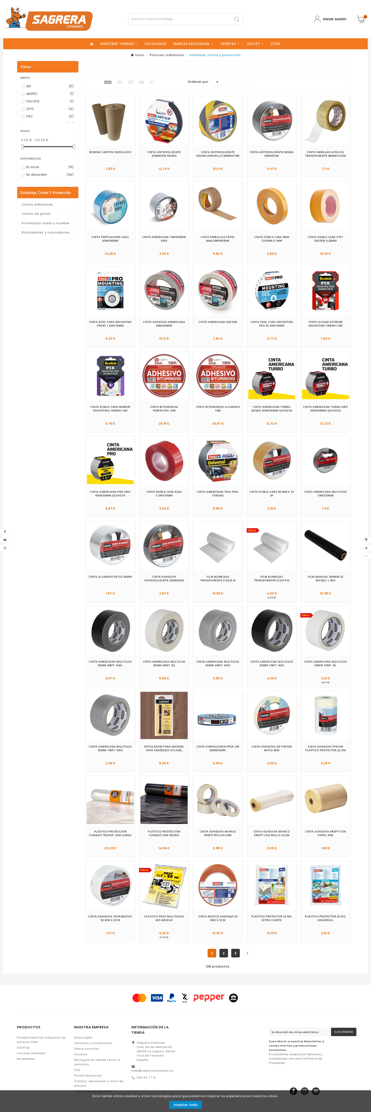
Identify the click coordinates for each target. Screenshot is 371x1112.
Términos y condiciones (93, 1043)
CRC (50, 116)
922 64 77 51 (146, 1077)
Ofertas (23, 1048)
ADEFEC (50, 94)
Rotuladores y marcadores (46, 232)
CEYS (50, 109)
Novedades (26, 1059)
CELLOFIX (50, 101)
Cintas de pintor (36, 213)
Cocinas (80, 1054)
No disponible (50, 174)
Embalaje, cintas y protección (45, 192)
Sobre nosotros (86, 1049)
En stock (50, 167)
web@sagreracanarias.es (152, 1071)
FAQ (77, 1070)
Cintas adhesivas (37, 204)
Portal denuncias (88, 1076)
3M (50, 86)
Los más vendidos (31, 1053)
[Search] (236, 19)
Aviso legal (83, 1037)
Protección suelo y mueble (46, 223)
